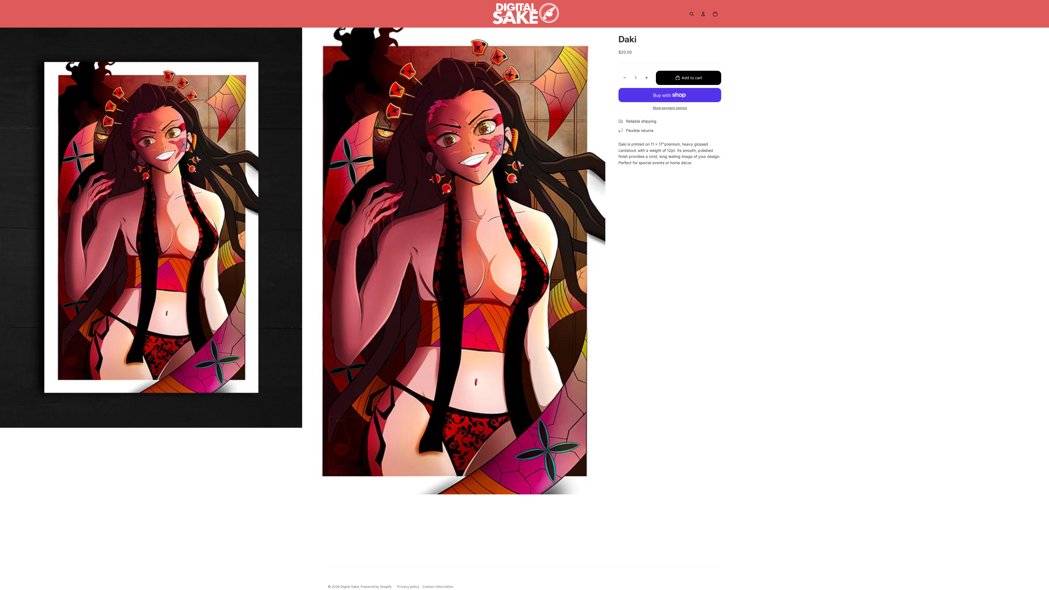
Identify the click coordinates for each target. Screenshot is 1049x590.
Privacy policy (408, 587)
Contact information (437, 587)
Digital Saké (349, 587)
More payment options (670, 108)
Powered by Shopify (376, 587)
